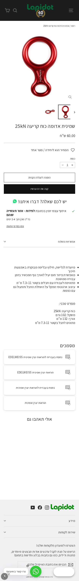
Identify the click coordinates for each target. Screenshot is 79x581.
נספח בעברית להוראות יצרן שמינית (35, 388)
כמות (72, 158)
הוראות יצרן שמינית (35, 403)
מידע (72, 521)
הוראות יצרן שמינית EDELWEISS (35, 372)
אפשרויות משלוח (66, 241)
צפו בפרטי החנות (15, 226)
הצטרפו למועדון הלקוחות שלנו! (55, 545)
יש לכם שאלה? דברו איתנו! (42, 201)
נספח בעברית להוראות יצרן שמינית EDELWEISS (35, 357)
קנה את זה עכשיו (39, 189)
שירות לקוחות (66, 532)
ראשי (73, 25)
